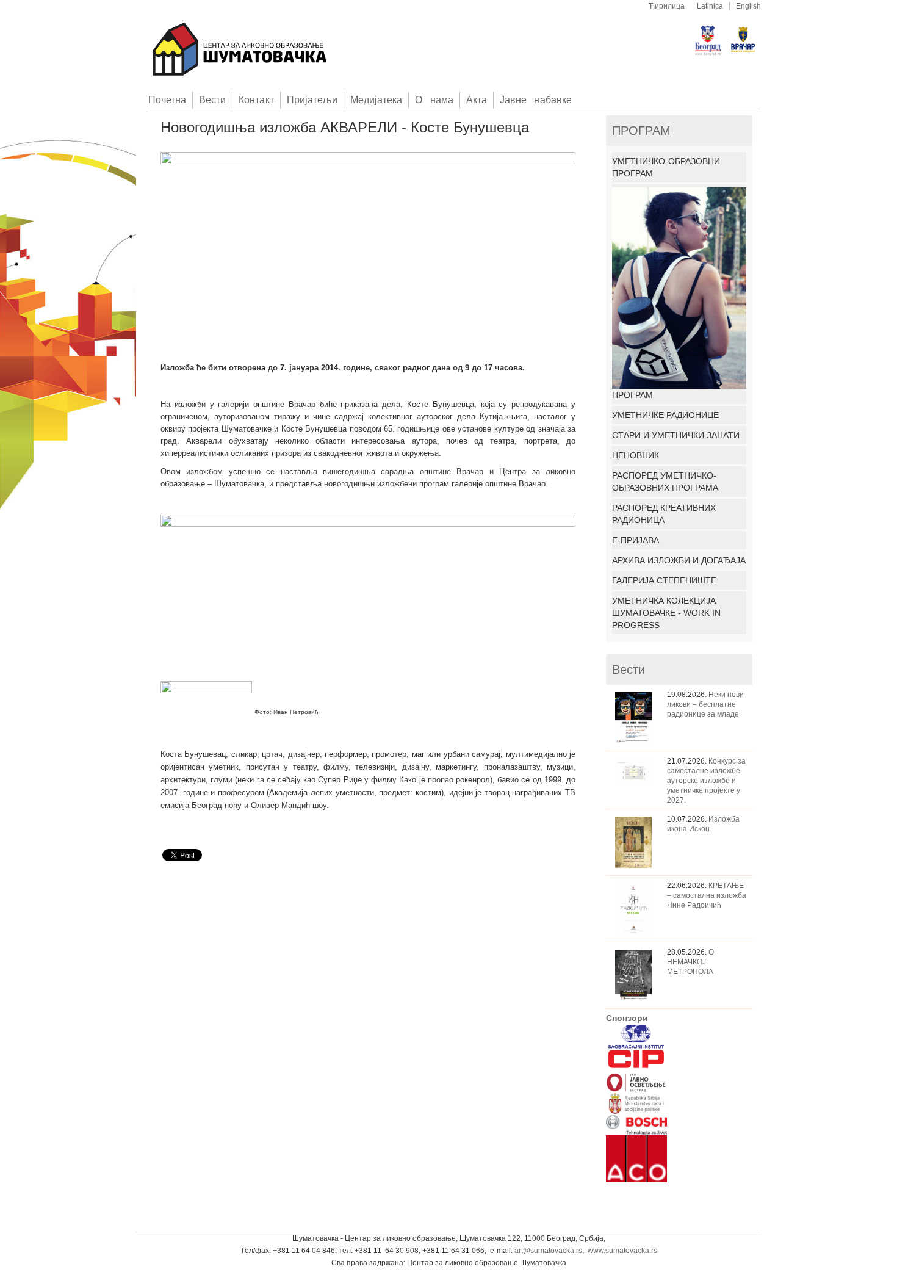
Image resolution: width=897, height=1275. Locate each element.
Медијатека (376, 100)
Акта (476, 100)
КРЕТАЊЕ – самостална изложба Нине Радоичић (706, 895)
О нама (434, 100)
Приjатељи (312, 100)
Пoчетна (167, 100)
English (748, 6)
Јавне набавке (536, 100)
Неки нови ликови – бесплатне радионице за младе (705, 704)
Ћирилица (667, 6)
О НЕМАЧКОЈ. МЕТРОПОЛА (690, 962)
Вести (212, 100)
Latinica (710, 6)
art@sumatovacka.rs (548, 1250)
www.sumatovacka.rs (622, 1250)
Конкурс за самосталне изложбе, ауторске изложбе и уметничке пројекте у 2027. (706, 780)
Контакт (256, 100)
